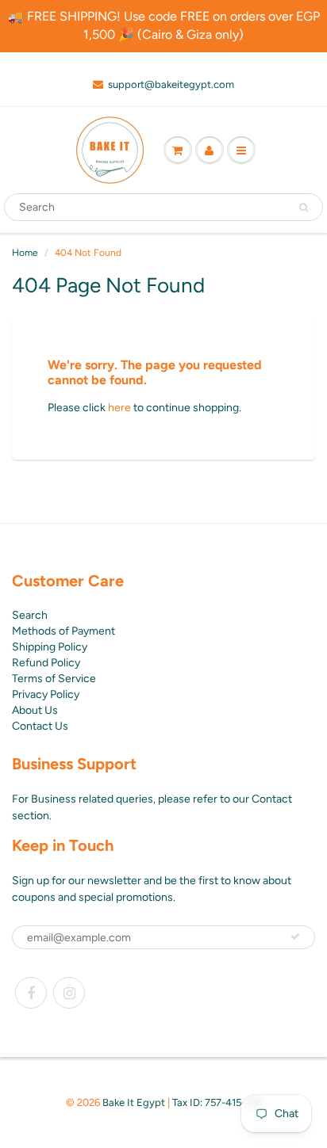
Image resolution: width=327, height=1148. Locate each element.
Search (30, 615)
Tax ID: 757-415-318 (216, 1102)
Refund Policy (46, 662)
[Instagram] (69, 993)
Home (25, 252)
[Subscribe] (295, 936)
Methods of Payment (63, 631)
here (119, 407)
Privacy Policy (45, 694)
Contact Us (40, 726)
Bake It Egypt (133, 1102)
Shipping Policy (49, 647)
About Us (35, 710)
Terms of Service (54, 678)
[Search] (303, 207)
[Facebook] (31, 993)
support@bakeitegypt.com (171, 84)
